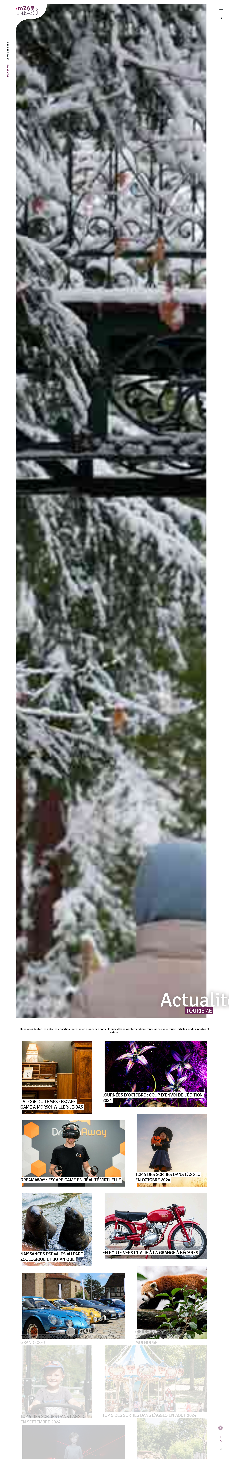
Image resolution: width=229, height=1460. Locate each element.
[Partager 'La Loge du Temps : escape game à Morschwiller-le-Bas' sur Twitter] (221, 1441)
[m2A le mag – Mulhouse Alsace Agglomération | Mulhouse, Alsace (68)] (35, 10)
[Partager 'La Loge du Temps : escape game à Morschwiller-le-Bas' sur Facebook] (221, 1437)
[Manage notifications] (220, 1428)
